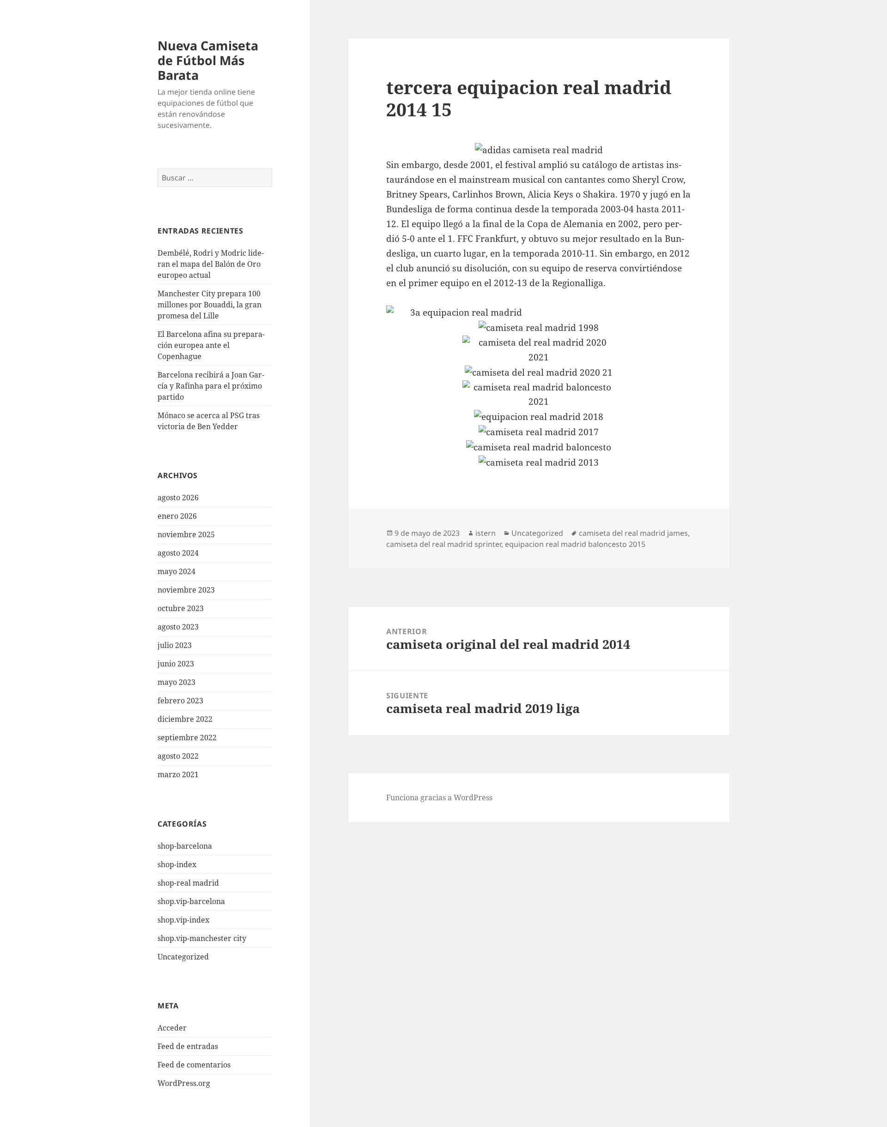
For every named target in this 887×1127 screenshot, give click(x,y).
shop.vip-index (183, 920)
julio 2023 (175, 645)
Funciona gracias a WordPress (439, 797)
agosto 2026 (178, 497)
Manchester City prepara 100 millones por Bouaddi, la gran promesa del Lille (209, 304)
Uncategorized (183, 957)
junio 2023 (176, 664)
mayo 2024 (176, 571)
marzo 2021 (178, 774)
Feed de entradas (188, 1046)
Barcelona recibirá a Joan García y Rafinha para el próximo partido (211, 386)
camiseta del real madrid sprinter (443, 544)
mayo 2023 (176, 682)
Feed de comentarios (194, 1065)
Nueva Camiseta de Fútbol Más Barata (208, 60)
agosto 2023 (178, 627)
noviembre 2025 (186, 534)
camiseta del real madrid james (633, 533)
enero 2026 (177, 516)
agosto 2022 (178, 756)
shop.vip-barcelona (191, 901)
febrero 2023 (180, 700)
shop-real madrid (188, 883)
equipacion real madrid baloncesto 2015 (575, 544)
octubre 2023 (181, 608)
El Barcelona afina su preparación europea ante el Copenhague (211, 345)
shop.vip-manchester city (202, 938)
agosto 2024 (178, 553)
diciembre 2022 (185, 719)
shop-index (177, 864)
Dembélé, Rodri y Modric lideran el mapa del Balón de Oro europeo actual (211, 264)
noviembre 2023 (186, 590)
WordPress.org (184, 1083)
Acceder (172, 1028)
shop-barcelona (185, 846)
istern (485, 533)
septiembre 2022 (187, 737)
